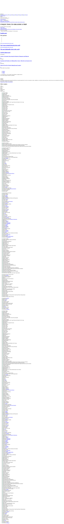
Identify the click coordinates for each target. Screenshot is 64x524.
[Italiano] (23, 14)
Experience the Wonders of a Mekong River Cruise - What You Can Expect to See (16, 60)
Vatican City (8, 237)
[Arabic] (26, 14)
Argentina (7, 298)
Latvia (6, 215)
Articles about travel (5, 52)
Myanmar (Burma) (11, 173)
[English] (1, 14)
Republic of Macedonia (13, 219)
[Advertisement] (28, 7)
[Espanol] (20, 14)
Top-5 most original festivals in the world (10, 45)
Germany (7, 206)
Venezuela (7, 309)
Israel (5, 163)
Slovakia (7, 230)
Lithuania (7, 217)
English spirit (3, 33)
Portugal (7, 226)
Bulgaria (7, 198)
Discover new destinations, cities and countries (15, 29)
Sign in (1, 20)
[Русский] (9, 14)
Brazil (6, 299)
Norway (7, 224)
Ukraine (7, 235)
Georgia (7, 158)
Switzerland (8, 234)
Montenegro (8, 222)
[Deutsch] (16, 14)
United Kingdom (10, 236)
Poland (6, 225)
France (6, 205)
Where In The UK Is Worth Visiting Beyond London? (10, 65)
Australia (7, 275)
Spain (6, 447)
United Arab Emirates (13, 188)
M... (1, 58)
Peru (5, 306)
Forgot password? (3, 19)
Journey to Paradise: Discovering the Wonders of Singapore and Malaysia (14, 56)
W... (1, 62)
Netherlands (8, 223)
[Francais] (13, 14)
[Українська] (6, 14)
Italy (5, 213)
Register (1, 15)
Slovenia (7, 231)
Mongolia (7, 172)
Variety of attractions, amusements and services (4, 29)
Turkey (6, 403)
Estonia (6, 203)
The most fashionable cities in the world (9, 49)
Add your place (7, 21)
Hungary (7, 425)
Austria (6, 195)
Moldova (7, 436)
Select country (2, 21)
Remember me (6, 20)
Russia (6, 227)
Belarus (6, 196)
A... (0, 67)
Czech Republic (10, 201)
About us (3, 71)
